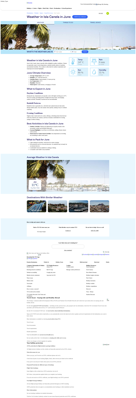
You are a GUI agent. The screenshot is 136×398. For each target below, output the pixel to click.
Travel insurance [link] (90, 267)
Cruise (71, 262)
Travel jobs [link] (29, 283)
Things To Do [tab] (68, 22)
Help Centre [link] (93, 4)
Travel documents (31, 325)
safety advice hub (35, 338)
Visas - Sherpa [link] (89, 291)
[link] (29, 2)
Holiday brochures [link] (90, 280)
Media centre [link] (30, 280)
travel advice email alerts (42, 314)
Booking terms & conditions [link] (34, 269)
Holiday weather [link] (90, 283)
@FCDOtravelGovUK (38, 307)
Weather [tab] (40, 22)
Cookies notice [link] (70, 267)
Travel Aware (30, 322)
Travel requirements (32, 328)
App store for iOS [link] (51, 275)
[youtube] (95, 254)
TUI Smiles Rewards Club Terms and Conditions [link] (36, 295)
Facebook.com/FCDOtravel (57, 307)
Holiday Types (59, 262)
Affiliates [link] (29, 286)
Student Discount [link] (90, 294)
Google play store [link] (51, 272)
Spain (41, 13)
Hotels (107, 262)
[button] (102, 4)
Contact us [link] (68, 230)
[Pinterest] (106, 254)
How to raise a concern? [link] (33, 289)
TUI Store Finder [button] (41, 231)
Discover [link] (88, 289)
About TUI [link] (49, 267)
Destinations (30, 13)
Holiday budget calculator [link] (92, 275)
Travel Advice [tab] (95, 22)
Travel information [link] (85, 4)
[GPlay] (29, 258)
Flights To (46, 262)
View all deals (80, 17)
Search (85, 51)
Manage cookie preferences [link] (73, 269)
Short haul (96, 262)
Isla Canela (57, 13)
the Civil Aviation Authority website (38, 396)
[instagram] (101, 254)
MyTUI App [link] (50, 269)
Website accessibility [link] (32, 272)
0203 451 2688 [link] (94, 230)
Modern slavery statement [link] (33, 275)
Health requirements (32, 331)
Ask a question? (68, 250)
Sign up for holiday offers (43, 253)
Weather (36, 13)
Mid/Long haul (83, 262)
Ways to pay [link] (30, 278)
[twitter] (90, 254)
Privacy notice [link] (30, 267)
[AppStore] (34, 258)
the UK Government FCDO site (37, 310)
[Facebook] (85, 254)
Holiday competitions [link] (91, 286)
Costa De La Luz (48, 13)
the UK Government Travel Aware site (97, 305)
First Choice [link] (89, 278)
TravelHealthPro (33, 334)
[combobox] (68, 246)
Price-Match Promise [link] (91, 272)
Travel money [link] (89, 269)
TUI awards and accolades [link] (33, 291)
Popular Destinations (32, 262)
